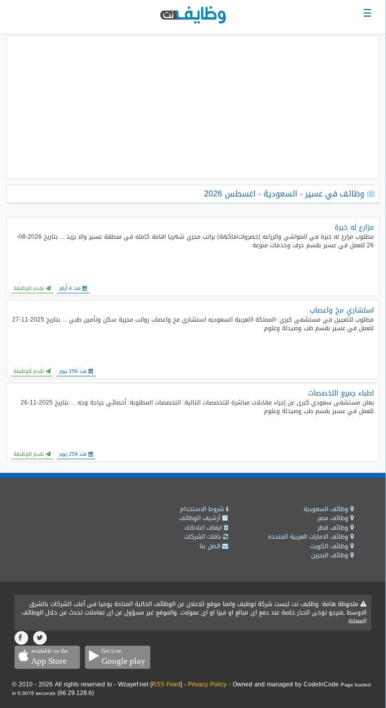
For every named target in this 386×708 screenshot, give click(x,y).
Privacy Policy (207, 684)
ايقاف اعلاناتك (204, 527)
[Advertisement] (193, 107)
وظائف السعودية (327, 509)
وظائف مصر (334, 518)
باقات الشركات (203, 536)
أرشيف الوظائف (200, 518)
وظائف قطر (334, 527)
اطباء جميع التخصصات (341, 393)
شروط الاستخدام (203, 509)
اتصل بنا (211, 546)
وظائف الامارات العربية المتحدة (309, 536)
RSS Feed (166, 684)
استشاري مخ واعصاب (342, 311)
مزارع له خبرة (354, 228)
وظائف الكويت (330, 546)
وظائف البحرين (330, 555)
